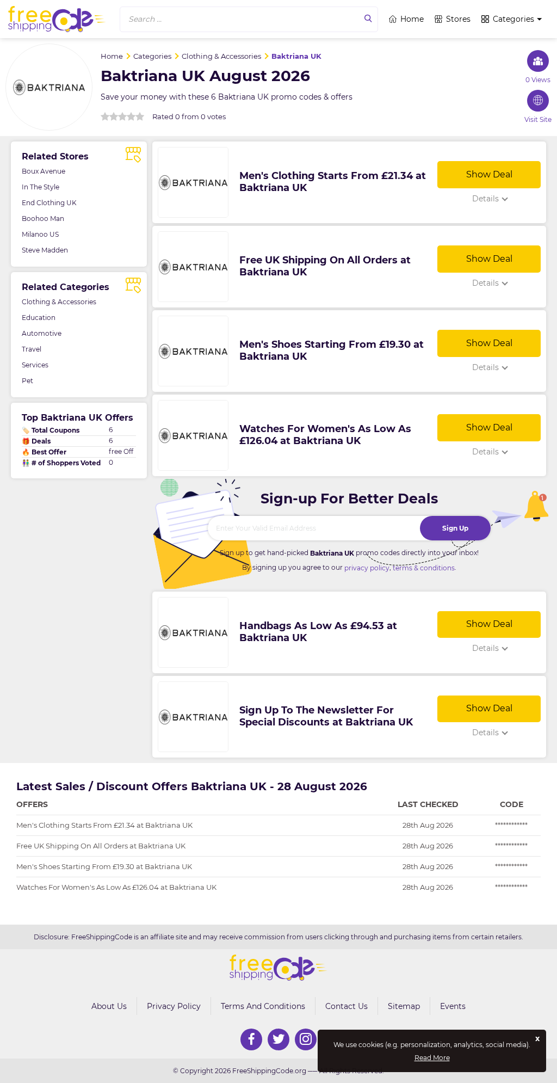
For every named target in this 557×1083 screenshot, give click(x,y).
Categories (513, 19)
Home (412, 19)
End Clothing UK (49, 203)
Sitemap (404, 1006)
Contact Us (346, 1006)
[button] (249, 19)
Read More (432, 1058)
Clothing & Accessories (59, 302)
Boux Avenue (43, 171)
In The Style (40, 187)
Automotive (41, 333)
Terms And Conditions (263, 1006)
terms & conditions (424, 568)
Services (35, 365)
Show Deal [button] (489, 174)
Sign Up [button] (455, 528)
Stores (458, 19)
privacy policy (366, 568)
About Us (109, 1006)
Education (38, 317)
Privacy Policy (174, 1006)
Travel (31, 349)
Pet (27, 381)
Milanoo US (40, 234)
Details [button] (485, 199)
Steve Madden (45, 250)
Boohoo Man (43, 218)
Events (453, 1006)
